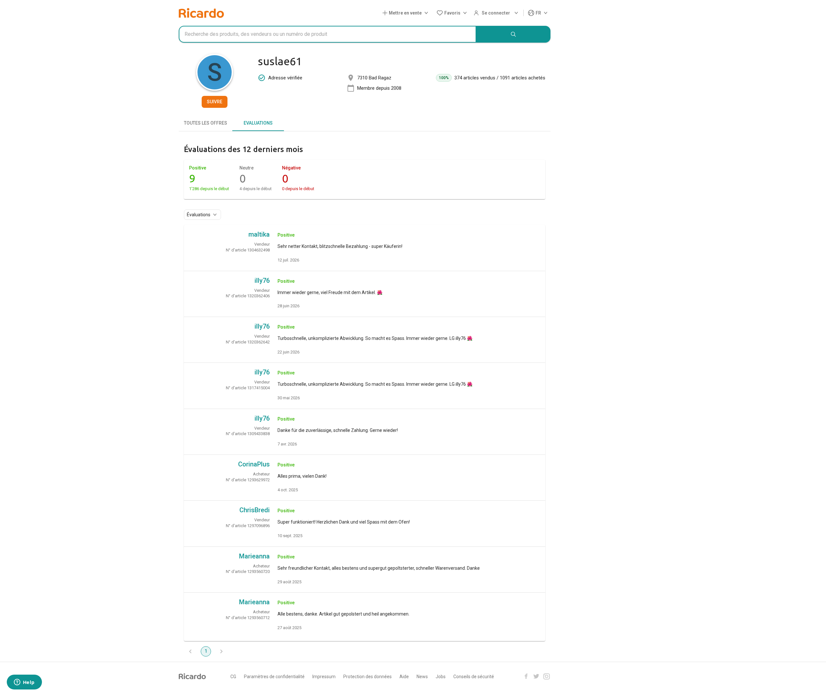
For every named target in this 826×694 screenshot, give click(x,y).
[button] (406, 13)
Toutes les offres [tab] (205, 123)
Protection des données (367, 676)
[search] (513, 34)
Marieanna (254, 556)
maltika (259, 234)
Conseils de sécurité (473, 676)
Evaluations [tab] (258, 123)
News (422, 676)
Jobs (441, 676)
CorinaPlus (254, 464)
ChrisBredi (254, 510)
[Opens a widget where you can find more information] (24, 683)
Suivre (214, 101)
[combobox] (327, 34)
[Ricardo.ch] (201, 13)
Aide (404, 676)
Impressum (324, 676)
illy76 (262, 280)
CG (233, 676)
